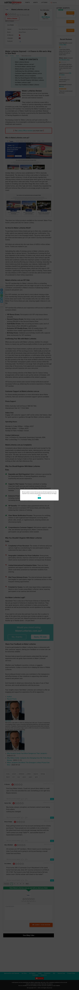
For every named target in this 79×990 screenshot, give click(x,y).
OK (39, 498)
